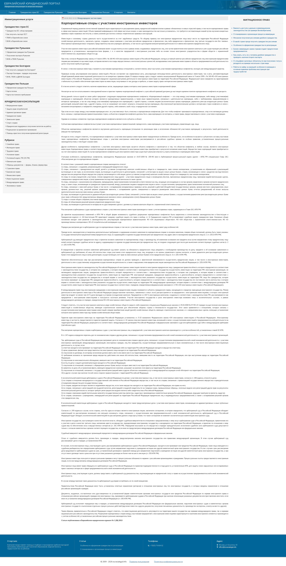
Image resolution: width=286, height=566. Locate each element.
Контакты (131, 12)
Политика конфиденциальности (168, 561)
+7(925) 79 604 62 (156, 545)
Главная (12, 12)
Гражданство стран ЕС (29, 12)
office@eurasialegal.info (227, 547)
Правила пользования (139, 561)
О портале (118, 12)
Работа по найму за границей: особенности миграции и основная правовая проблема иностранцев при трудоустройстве (254, 69)
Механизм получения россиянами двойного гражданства (255, 38)
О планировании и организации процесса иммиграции (254, 34)
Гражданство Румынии (53, 12)
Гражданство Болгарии (77, 12)
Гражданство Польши (100, 12)
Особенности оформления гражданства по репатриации (255, 45)
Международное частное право (89, 18)
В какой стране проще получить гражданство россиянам (255, 41)
